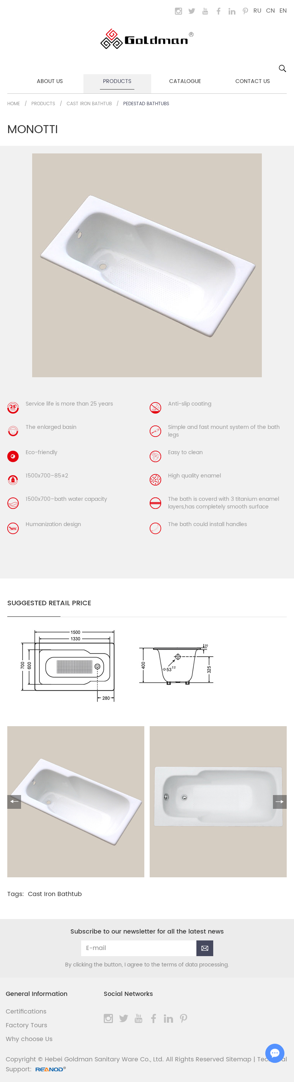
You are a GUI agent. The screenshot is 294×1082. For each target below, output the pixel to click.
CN (270, 11)
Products (117, 81)
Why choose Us (29, 1039)
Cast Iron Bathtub (89, 104)
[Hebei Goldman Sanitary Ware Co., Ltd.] (147, 38)
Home (13, 104)
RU (257, 11)
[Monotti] (122, 704)
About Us (50, 81)
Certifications (26, 1012)
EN (283, 11)
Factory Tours (26, 1025)
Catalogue (185, 81)
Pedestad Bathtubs (146, 104)
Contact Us (252, 81)
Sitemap (239, 1059)
